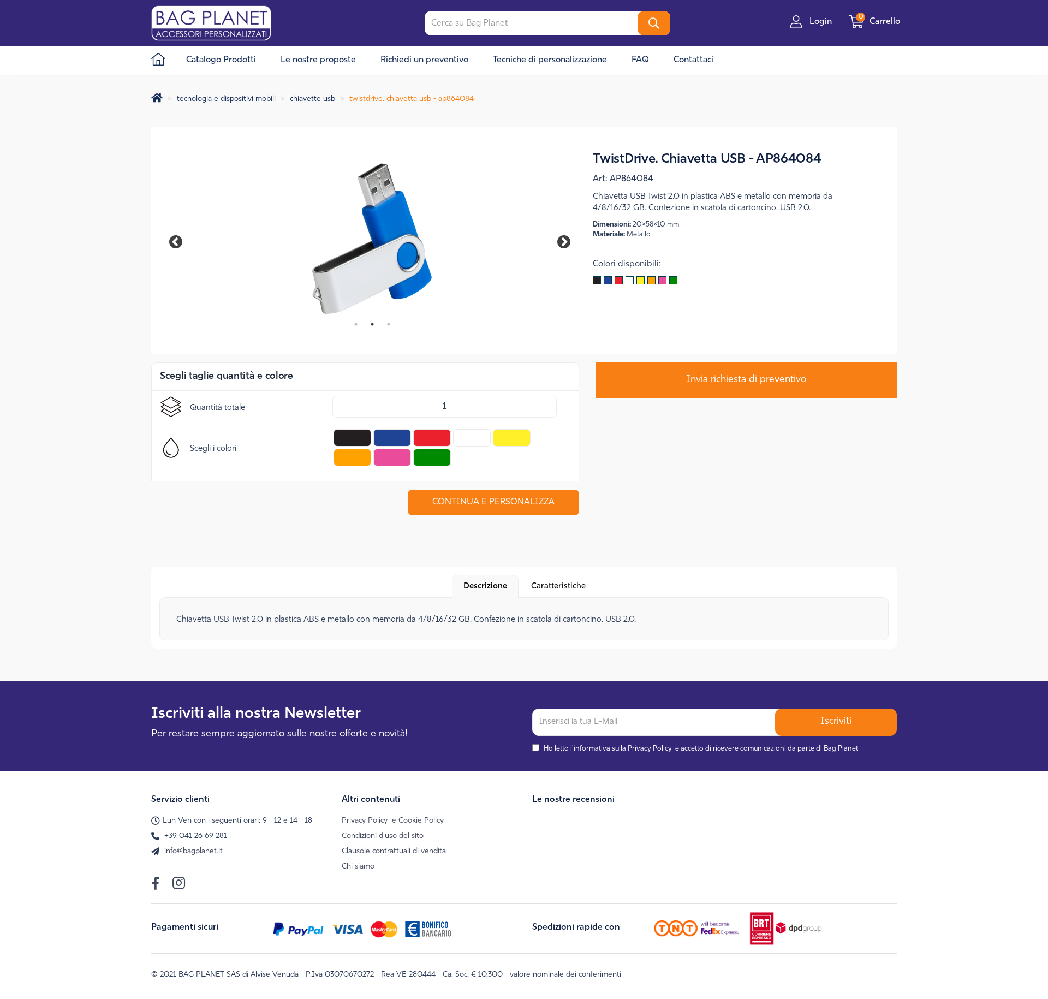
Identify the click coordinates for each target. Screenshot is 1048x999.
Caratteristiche (558, 586)
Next (556, 240)
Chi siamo (358, 867)
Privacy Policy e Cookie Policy (393, 821)
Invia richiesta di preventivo (746, 380)
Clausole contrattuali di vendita (394, 851)
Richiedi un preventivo (424, 60)
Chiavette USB (312, 99)
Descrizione (485, 586)
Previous (181, 240)
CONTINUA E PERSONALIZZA (493, 502)
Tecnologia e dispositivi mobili (226, 99)
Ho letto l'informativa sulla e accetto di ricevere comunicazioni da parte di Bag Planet (701, 748)
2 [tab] (372, 324)
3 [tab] (388, 324)
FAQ (640, 60)
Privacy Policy (650, 748)
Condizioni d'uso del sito (383, 836)
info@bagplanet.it (193, 851)
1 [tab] (355, 324)
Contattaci (693, 60)
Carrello (880, 21)
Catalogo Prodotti (221, 60)
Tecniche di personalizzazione (550, 60)
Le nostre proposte (318, 60)
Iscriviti (835, 722)
